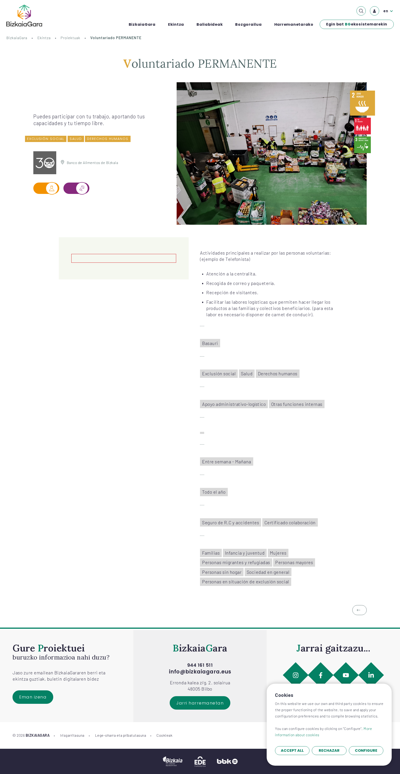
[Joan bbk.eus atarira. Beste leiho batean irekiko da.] (227, 761)
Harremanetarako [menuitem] (293, 24)
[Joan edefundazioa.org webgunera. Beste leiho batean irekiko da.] (200, 761)
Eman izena (33, 697)
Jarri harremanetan (200, 703)
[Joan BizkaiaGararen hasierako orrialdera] (24, 15)
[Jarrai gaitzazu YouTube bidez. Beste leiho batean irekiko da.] (346, 675)
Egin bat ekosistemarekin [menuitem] (356, 24)
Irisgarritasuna (72, 735)
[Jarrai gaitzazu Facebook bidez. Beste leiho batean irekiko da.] (321, 675)
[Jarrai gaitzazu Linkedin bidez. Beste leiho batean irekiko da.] (371, 675)
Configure (366, 750)
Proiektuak (70, 37)
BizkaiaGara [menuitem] (142, 24)
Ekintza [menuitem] (176, 24)
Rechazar (329, 750)
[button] (359, 610)
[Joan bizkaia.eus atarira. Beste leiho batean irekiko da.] (173, 761)
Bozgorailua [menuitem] (248, 24)
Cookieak (164, 735)
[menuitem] (361, 11)
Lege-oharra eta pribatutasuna (120, 735)
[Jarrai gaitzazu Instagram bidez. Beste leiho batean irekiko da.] (295, 675)
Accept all (292, 750)
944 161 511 (200, 665)
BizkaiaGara (16, 37)
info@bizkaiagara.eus (200, 671)
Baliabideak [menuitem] (210, 24)
